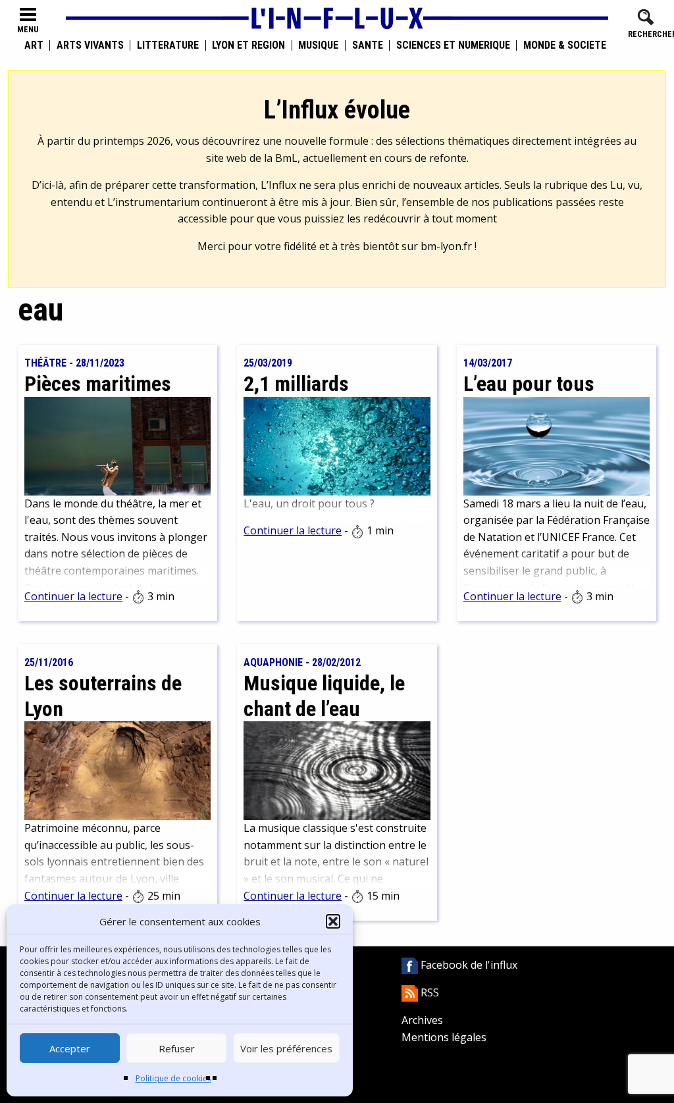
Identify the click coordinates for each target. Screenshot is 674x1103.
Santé (367, 45)
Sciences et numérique (453, 45)
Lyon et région (248, 45)
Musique (318, 45)
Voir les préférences (286, 1048)
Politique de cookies (173, 1078)
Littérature (168, 45)
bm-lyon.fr (446, 246)
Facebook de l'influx (467, 965)
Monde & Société (564, 45)
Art (33, 45)
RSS (428, 992)
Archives (422, 1020)
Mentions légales (444, 1037)
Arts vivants (90, 45)
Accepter (69, 1048)
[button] (333, 921)
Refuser (177, 1048)
